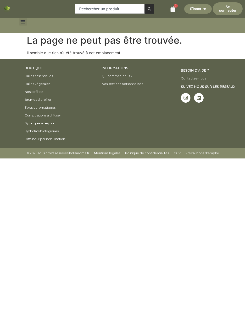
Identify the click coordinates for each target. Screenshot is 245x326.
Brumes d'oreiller (38, 99)
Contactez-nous (193, 78)
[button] (23, 22)
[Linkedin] (199, 98)
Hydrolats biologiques (42, 131)
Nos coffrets (34, 92)
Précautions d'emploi (202, 153)
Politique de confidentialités (147, 153)
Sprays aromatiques (40, 107)
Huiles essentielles (39, 76)
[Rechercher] (149, 9)
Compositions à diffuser (43, 115)
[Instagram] (185, 98)
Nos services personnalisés (122, 84)
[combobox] (109, 9)
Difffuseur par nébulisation (45, 139)
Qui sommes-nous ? (117, 76)
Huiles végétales (37, 84)
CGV (177, 153)
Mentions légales (107, 153)
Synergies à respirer (40, 123)
